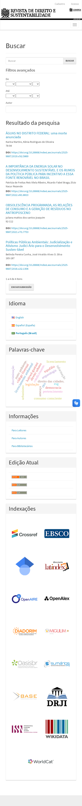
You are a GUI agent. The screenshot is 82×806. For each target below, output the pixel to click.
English (20, 317)
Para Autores (19, 438)
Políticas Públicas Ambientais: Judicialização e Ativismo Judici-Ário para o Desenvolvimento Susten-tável (39, 246)
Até (8, 91)
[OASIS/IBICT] (25, 664)
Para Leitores (19, 430)
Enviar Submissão (21, 287)
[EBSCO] (57, 534)
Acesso (75, 4)
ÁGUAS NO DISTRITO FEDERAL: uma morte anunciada (36, 135)
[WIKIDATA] (57, 729)
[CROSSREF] (25, 534)
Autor (9, 102)
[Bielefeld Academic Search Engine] (25, 697)
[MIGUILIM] (57, 631)
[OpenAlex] (57, 599)
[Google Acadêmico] (25, 566)
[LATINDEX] (57, 566)
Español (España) (25, 325)
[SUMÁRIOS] (57, 664)
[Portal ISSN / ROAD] (25, 729)
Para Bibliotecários (22, 446)
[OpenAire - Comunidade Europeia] (25, 599)
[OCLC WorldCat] (41, 762)
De (7, 79)
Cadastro (60, 4)
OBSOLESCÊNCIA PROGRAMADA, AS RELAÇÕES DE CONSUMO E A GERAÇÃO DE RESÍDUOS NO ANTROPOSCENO (39, 209)
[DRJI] (57, 697)
